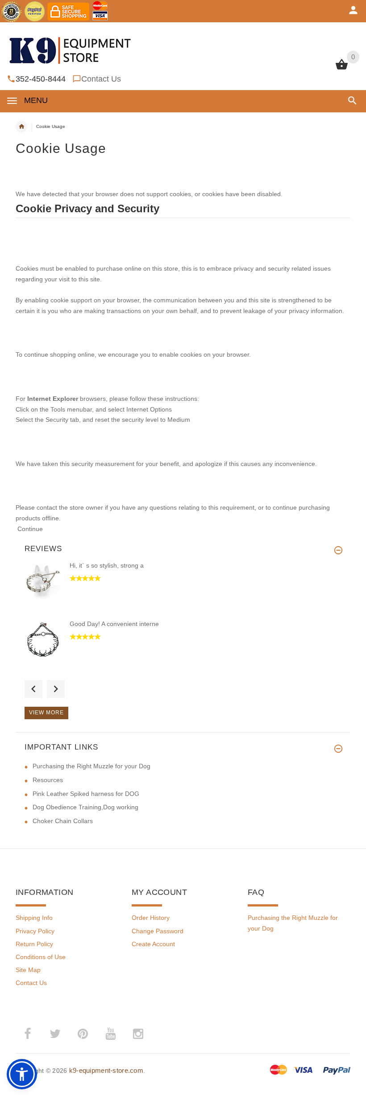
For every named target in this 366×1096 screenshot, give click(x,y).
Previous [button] (33, 689)
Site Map (28, 969)
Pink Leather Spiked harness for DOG (86, 793)
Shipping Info (34, 917)
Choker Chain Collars (63, 820)
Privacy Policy (35, 931)
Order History (151, 917)
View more (46, 712)
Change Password (157, 931)
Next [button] (56, 689)
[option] (183, 590)
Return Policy (34, 944)
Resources (48, 779)
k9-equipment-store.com (106, 1070)
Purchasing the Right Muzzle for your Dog (91, 766)
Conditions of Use (41, 956)
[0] (341, 68)
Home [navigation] (21, 126)
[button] (350, 100)
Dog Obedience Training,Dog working (85, 807)
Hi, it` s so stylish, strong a (107, 565)
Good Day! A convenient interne (114, 623)
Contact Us (101, 78)
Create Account (153, 944)
